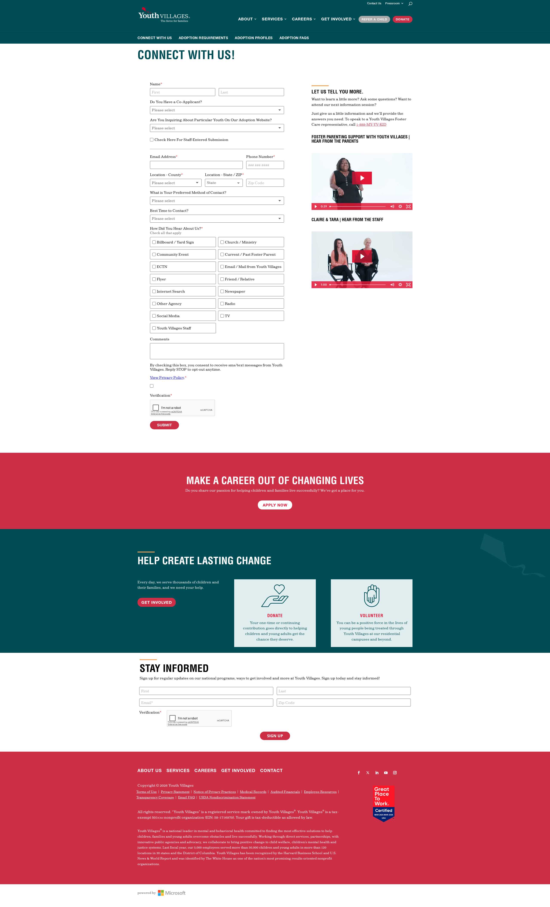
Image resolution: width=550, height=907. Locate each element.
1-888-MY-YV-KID (371, 124)
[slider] (358, 206)
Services (272, 19)
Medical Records (253, 791)
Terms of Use (146, 791)
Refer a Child (374, 19)
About (245, 19)
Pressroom (392, 3)
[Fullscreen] (408, 206)
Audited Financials (285, 791)
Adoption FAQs (294, 38)
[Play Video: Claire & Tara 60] (362, 256)
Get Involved (336, 19)
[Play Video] (316, 206)
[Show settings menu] (400, 206)
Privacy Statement (175, 791)
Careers (302, 19)
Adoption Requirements (203, 38)
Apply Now (275, 505)
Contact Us (374, 3)
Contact (271, 771)
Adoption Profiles (254, 38)
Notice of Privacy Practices (215, 791)
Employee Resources (320, 791)
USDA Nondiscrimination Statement (227, 797)
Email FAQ (186, 797)
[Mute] (392, 206)
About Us (150, 771)
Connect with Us (155, 38)
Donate (402, 19)
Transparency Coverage (155, 797)
